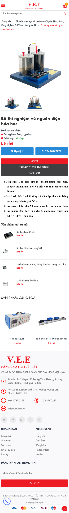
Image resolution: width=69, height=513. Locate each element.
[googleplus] (22, 419)
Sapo (40, 502)
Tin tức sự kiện (8, 449)
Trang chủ (6, 435)
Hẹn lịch (18, 151)
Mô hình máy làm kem (27, 280)
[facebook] (13, 419)
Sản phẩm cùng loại (18, 297)
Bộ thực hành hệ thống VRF (30, 248)
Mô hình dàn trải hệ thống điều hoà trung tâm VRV (41, 264)
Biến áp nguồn (17, 338)
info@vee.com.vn (16, 408)
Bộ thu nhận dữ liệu (26, 231)
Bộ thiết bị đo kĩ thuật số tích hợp (52, 338)
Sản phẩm (6, 445)
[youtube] (30, 419)
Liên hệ (4, 454)
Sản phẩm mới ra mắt (14, 224)
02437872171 (52, 151)
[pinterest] (39, 419)
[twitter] (4, 419)
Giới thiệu (6, 440)
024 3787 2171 (16, 400)
